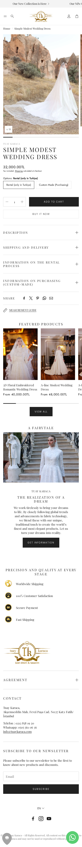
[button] (5, 16)
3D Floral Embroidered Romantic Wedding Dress (20, 387)
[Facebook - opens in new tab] (33, 818)
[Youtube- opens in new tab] (49, 818)
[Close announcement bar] (78, 3)
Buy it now (41, 214)
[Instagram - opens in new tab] (41, 818)
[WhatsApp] (44, 298)
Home (6, 28)
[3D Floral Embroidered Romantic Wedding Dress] (20, 354)
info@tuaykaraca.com (17, 732)
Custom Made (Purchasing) (53, 185)
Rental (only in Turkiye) (18, 185)
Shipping (19, 170)
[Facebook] (24, 298)
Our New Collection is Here (25, 3)
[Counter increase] (22, 201)
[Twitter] (31, 298)
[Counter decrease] (7, 201)
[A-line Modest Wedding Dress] (58, 354)
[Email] (51, 298)
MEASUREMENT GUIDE (22, 310)
